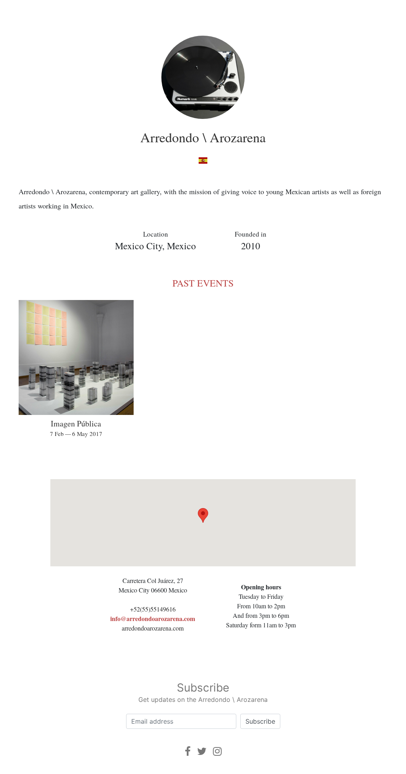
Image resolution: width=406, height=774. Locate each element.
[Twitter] (202, 751)
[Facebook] (188, 751)
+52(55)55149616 (153, 609)
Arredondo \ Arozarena (203, 137)
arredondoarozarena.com (153, 628)
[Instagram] (217, 751)
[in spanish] (203, 160)
